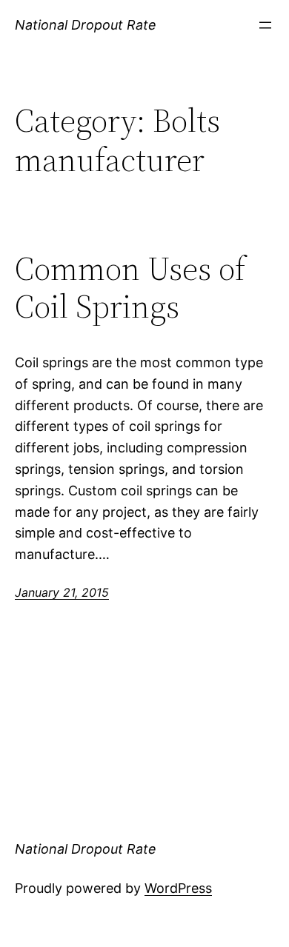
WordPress (178, 888)
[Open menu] (265, 25)
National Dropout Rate (85, 25)
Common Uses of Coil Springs (130, 287)
